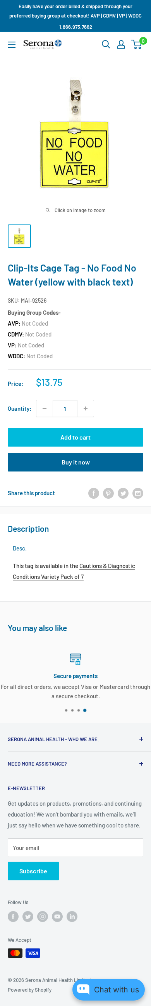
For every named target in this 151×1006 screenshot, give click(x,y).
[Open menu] (11, 45)
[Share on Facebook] (93, 493)
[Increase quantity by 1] (85, 408)
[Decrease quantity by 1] (44, 408)
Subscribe (33, 871)
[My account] (121, 44)
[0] (137, 44)
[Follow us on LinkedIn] (72, 916)
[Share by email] (137, 493)
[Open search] (106, 44)
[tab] (20, 548)
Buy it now (76, 462)
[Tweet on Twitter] (123, 493)
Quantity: (19, 408)
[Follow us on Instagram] (42, 916)
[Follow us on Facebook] (13, 916)
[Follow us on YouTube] (57, 916)
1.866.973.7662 (75, 27)
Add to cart (75, 437)
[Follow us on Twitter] (27, 916)
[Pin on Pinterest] (108, 493)
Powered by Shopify (29, 990)
